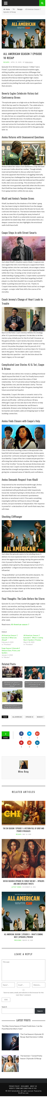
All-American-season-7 (20, 624)
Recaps (6, 62)
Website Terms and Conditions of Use (23, 1088)
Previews (17, 940)
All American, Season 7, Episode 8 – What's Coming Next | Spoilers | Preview (33, 637)
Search (4, 1007)
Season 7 (40, 717)
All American (17, 717)
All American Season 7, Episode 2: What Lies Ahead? (10, 637)
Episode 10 (29, 717)
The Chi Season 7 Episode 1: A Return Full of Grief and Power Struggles (23, 829)
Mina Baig (29, 62)
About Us (33, 1086)
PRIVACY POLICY (14, 1086)
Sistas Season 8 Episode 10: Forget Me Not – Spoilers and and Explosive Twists (23, 882)
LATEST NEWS (16, 887)
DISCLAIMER (25, 1086)
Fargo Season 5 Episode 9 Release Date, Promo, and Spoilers (11, 650)
